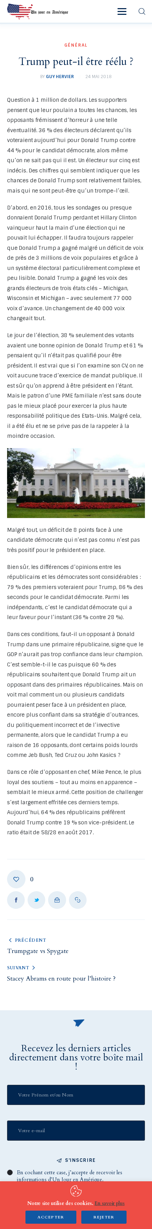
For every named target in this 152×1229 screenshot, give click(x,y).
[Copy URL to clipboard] (78, 900)
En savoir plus (109, 1203)
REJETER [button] (104, 1217)
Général (76, 45)
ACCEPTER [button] (50, 1217)
